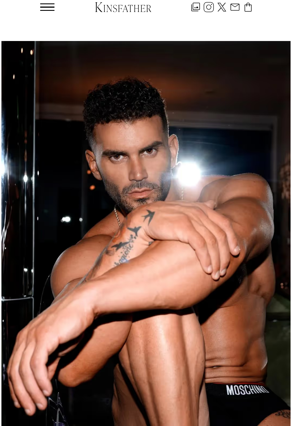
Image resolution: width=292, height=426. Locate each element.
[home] (123, 7)
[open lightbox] (146, 233)
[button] (47, 7)
